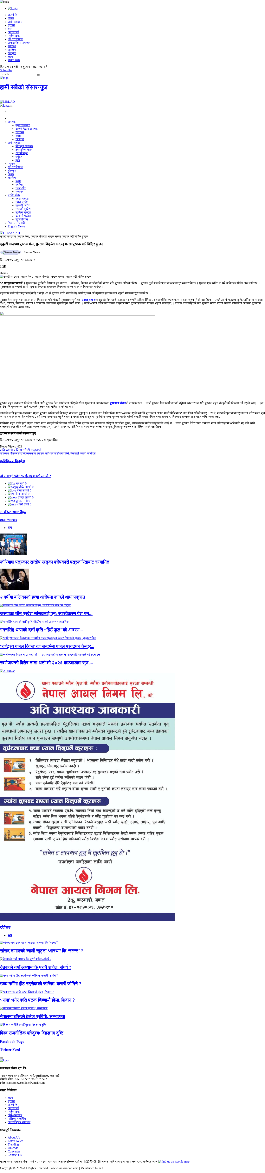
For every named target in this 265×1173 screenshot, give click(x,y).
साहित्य (12, 49)
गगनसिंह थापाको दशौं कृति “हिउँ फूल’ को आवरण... (41, 629)
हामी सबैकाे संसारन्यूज (24, 87)
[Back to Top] (1, 1058)
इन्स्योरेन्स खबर (24, 149)
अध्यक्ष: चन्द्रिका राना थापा (116, 1161)
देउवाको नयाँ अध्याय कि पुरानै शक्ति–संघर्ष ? (35, 967)
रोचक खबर (14, 60)
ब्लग (10, 28)
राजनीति (12, 14)
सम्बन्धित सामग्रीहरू (13, 512)
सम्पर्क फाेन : (7, 1079)
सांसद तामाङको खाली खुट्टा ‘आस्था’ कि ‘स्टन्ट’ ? (41, 950)
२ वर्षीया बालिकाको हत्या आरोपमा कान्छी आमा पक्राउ (42, 597)
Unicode (13, 1148)
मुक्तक (19, 191)
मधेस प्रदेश (22, 202)
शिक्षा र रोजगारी (16, 223)
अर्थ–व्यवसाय (15, 21)
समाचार (12, 121)
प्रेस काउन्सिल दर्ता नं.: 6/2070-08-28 (79, 1161)
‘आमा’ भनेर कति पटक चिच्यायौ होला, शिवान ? (37, 1000)
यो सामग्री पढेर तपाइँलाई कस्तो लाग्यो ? (25, 476)
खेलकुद (12, 53)
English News (16, 226)
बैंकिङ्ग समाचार (24, 146)
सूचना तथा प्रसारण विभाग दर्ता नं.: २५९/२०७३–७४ (28, 1161)
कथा (18, 181)
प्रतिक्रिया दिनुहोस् (12, 461)
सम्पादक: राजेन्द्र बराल (145, 1161)
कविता (19, 184)
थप (10, 528)
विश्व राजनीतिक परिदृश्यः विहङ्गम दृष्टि (31, 1032)
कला (10, 56)
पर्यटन (19, 156)
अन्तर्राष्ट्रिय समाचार (19, 42)
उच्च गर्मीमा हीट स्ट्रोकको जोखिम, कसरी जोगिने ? (40, 983)
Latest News (15, 1141)
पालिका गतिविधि (17, 1118)
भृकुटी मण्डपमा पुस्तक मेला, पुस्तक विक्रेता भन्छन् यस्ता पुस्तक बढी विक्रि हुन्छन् (44, 236)
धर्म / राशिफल (15, 39)
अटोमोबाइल (22, 153)
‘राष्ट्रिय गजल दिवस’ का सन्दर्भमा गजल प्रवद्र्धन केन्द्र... (47, 646)
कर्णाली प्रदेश (23, 216)
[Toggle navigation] (10, 106)
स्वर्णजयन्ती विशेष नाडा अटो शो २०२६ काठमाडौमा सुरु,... (46, 662)
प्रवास (11, 25)
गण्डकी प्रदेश (23, 209)
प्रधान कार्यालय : (9, 1075)
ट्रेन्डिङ (5, 927)
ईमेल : (3, 1082)
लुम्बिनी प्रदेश (23, 212)
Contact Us (15, 1155)
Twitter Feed (10, 1049)
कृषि (18, 160)
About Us (14, 1137)
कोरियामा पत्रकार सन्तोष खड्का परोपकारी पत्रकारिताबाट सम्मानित (54, 562)
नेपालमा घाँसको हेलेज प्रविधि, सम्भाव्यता (32, 1016)
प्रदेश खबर (14, 35)
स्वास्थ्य (12, 46)
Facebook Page (12, 1042)
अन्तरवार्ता (13, 32)
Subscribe (6, 70)
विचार (11, 18)
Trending (13, 1144)
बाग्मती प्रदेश (23, 205)
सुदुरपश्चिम (22, 219)
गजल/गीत (21, 188)
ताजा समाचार (8, 520)
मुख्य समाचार (23, 125)
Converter (14, 1151)
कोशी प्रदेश (22, 198)
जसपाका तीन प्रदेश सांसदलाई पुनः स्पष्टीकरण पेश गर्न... (46, 613)
